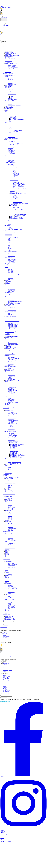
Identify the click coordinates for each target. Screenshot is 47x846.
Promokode (5, 689)
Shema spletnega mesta (7, 670)
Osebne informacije (6, 685)
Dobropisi (5, 687)
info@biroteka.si (3, 633)
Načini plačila (5, 677)
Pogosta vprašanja (6, 678)
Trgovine (4, 671)
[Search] (1, 14)
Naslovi (4, 688)
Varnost (4, 679)
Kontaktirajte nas (6, 668)
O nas (4, 667)
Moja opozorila (6, 691)
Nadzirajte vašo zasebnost (5, 701)
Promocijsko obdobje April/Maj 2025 (10, 656)
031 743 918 (4, 632)
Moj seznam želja (6, 690)
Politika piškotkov (6, 680)
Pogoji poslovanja (6, 676)
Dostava (4, 675)
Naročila (4, 686)
